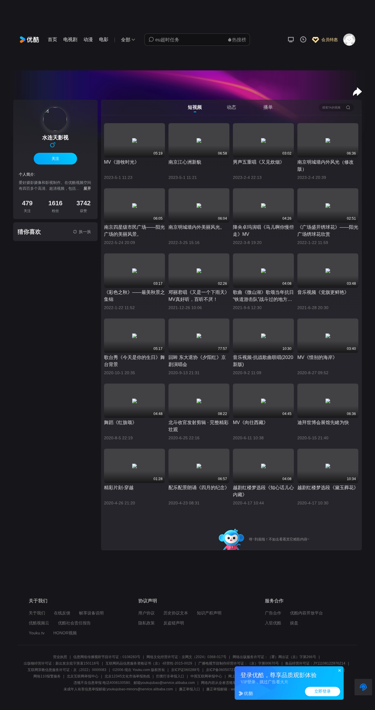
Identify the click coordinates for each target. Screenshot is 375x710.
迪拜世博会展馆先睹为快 (323, 422)
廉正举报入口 (189, 689)
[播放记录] (303, 39)
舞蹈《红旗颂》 (120, 422)
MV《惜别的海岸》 (317, 357)
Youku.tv (37, 633)
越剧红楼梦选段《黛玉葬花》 (327, 487)
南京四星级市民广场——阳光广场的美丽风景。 (134, 231)
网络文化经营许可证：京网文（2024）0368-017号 (186, 657)
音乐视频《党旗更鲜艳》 (323, 292)
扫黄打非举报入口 (170, 676)
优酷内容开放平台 (306, 613)
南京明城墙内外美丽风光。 (196, 227)
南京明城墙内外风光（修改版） (325, 166)
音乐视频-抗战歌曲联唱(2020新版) (263, 361)
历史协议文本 (175, 613)
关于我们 (37, 613)
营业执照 (60, 657)
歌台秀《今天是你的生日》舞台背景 (134, 361)
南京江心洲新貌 (184, 162)
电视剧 (70, 39)
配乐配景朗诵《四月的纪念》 (198, 487)
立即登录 (322, 691)
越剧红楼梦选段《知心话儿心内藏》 (263, 491)
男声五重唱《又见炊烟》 (258, 162)
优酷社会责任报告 (74, 623)
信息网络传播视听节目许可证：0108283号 (106, 657)
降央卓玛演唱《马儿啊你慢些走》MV (263, 231)
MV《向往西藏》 (250, 422)
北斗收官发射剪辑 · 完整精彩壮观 (198, 426)
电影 (103, 39)
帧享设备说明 (91, 613)
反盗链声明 (173, 623)
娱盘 (294, 623)
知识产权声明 (209, 613)
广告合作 (273, 613)
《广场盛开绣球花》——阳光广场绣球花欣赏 (327, 231)
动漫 (88, 39)
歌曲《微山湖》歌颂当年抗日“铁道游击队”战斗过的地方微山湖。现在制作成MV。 (263, 296)
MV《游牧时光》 (121, 162)
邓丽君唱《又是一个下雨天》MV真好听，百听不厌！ (198, 296)
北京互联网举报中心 (82, 676)
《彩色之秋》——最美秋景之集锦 (134, 296)
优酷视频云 (39, 623)
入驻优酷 (273, 623)
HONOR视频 (65, 633)
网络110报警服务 (47, 676)
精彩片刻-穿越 (119, 487)
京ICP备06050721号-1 (224, 670)
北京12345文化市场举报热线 (127, 676)
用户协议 (146, 613)
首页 (52, 39)
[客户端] (291, 39)
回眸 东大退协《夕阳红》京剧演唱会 (197, 361)
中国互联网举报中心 (206, 676)
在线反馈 (62, 613)
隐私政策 (146, 623)
